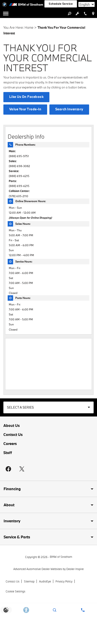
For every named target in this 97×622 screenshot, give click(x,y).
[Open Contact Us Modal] (83, 610)
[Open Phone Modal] (85, 13)
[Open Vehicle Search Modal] (69, 13)
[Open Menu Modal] (5, 13)
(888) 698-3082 (19, 166)
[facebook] (8, 469)
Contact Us (13, 434)
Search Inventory (69, 109)
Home (29, 27)
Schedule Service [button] (61, 3)
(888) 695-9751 (19, 156)
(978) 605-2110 (18, 196)
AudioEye (45, 581)
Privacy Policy (63, 581)
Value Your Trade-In (25, 109)
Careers (10, 443)
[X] (22, 469)
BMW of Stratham (61, 556)
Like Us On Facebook (26, 97)
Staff (7, 452)
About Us (11, 425)
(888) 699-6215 (19, 176)
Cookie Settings (15, 591)
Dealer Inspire (75, 569)
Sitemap (29, 581)
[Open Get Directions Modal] (93, 13)
